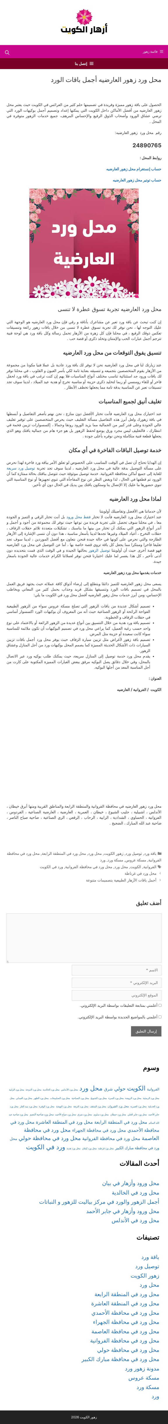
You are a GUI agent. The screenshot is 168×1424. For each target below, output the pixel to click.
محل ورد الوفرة (46, 1106)
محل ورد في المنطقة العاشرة (64, 1122)
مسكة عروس (135, 860)
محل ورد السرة (116, 1098)
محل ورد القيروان (118, 1106)
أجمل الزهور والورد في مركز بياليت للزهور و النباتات (99, 1201)
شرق (108, 1089)
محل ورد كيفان (89, 1148)
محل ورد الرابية (16, 1089)
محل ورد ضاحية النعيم (42, 1114)
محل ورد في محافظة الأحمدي (125, 1312)
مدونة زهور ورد (142, 1368)
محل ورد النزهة (80, 1106)
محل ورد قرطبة (106, 1148)
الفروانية (149, 867)
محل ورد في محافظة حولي (50, 1138)
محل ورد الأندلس (69, 1089)
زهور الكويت (113, 853)
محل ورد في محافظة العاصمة (125, 1331)
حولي (120, 1089)
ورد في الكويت (51, 867)
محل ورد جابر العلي (137, 1114)
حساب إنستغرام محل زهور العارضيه (133, 169)
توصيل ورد (134, 853)
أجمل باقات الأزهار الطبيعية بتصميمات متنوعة (121, 880)
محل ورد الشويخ (99, 1098)
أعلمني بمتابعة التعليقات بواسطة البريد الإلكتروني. (119, 1005)
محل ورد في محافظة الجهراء (99, 1130)
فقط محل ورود (78, 517)
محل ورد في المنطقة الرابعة (64, 853)
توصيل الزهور (99, 550)
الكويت (135, 867)
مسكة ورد (115, 860)
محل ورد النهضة (64, 1106)
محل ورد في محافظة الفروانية (88, 867)
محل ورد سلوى (101, 1114)
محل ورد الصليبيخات (60, 1098)
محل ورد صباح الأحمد (65, 1114)
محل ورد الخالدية (51, 1089)
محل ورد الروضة (133, 1098)
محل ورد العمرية (138, 1106)
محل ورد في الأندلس (135, 1220)
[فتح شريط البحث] (7, 52)
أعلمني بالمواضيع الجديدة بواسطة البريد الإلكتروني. (118, 1017)
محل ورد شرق (84, 1114)
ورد (102, 860)
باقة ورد (150, 853)
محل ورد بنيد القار (28, 1106)
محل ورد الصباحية (80, 1098)
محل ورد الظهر (41, 1098)
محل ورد (95, 853)
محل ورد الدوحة (33, 1089)
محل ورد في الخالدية (135, 1192)
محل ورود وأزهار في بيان (130, 1183)
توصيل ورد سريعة (22, 468)
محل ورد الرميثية (151, 1098)
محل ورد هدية (73, 1148)
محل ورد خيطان (118, 1114)
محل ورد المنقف (98, 1106)
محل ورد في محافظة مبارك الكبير (120, 1359)
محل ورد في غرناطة (140, 873)
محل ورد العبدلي (24, 1098)
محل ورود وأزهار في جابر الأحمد (122, 1211)
